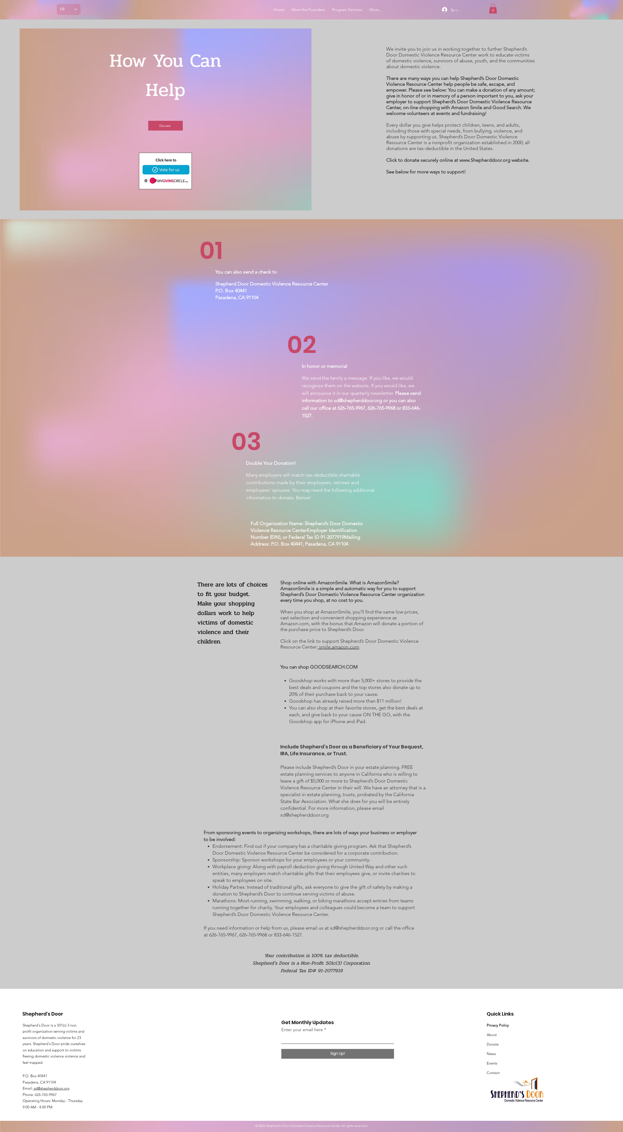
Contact (493, 1072)
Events (492, 1063)
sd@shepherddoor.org (358, 400)
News (491, 1053)
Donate (493, 1044)
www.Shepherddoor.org (484, 160)
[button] (493, 9)
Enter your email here (302, 1030)
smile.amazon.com (338, 647)
